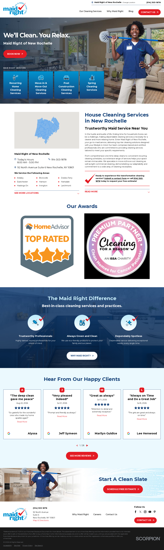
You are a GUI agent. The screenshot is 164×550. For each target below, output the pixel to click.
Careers (97, 514)
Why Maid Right (80, 514)
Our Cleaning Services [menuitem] (90, 11)
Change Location (128, 2)
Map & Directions (41, 520)
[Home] (15, 9)
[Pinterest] (154, 512)
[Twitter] (140, 512)
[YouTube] (150, 512)
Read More (22, 422)
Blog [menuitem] (131, 11)
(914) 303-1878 (153, 2)
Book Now (13, 54)
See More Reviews (80, 456)
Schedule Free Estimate (121, 489)
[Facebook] (135, 512)
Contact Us (148, 12)
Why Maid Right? (81, 355)
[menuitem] (7, 545)
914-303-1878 (58, 159)
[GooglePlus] (159, 512)
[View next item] (87, 445)
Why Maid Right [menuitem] (115, 11)
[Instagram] (145, 512)
